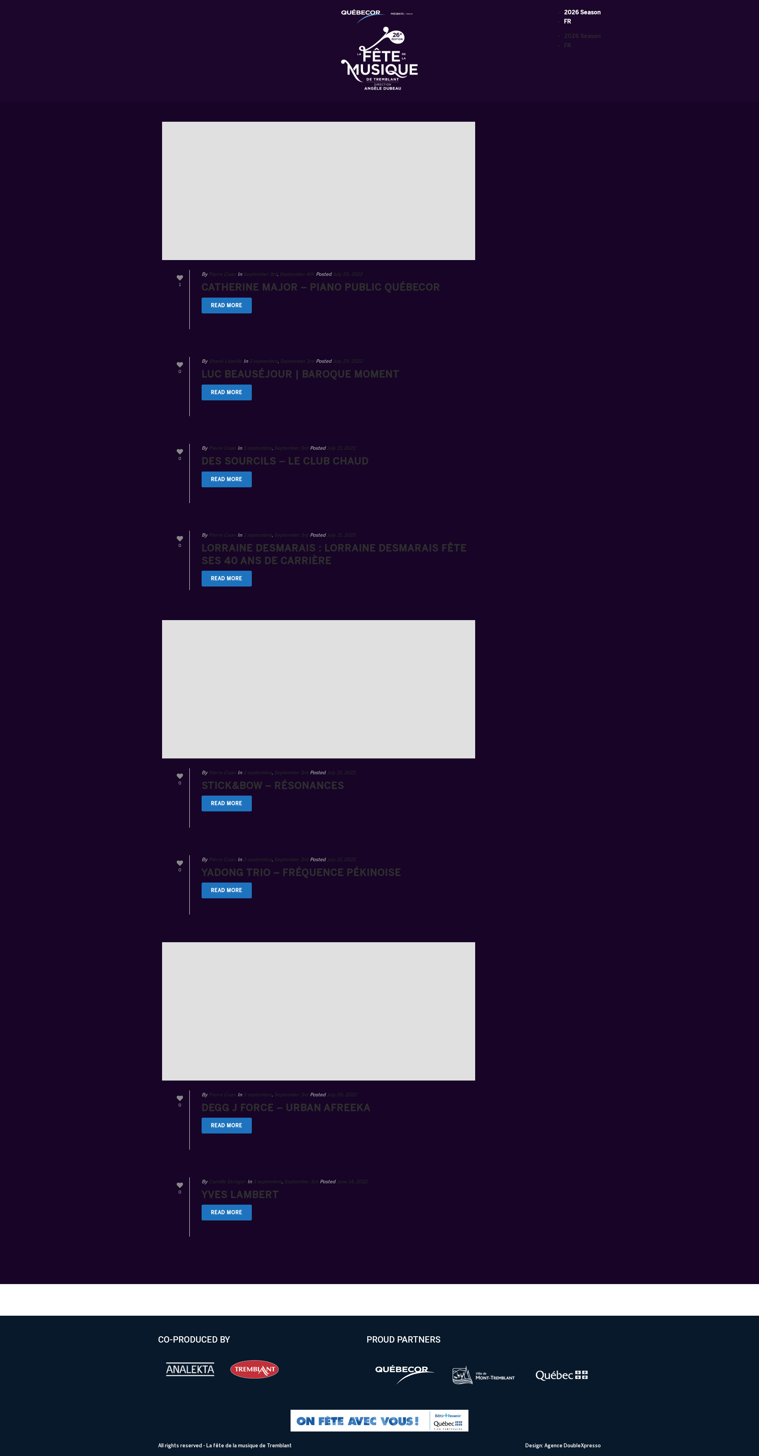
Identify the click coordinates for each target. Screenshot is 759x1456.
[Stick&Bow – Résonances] (318, 689)
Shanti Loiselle (225, 361)
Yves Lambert (240, 1194)
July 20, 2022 (342, 1095)
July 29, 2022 (347, 274)
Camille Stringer (227, 1181)
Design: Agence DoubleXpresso (563, 1445)
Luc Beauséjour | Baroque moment (301, 374)
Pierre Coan (222, 274)
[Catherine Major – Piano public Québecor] (318, 191)
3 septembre (263, 361)
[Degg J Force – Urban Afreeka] (318, 1011)
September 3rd (260, 274)
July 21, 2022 (341, 448)
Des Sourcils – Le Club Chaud (285, 461)
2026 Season (582, 12)
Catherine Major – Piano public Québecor (321, 287)
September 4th (296, 274)
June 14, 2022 (351, 1181)
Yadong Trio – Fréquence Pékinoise (301, 872)
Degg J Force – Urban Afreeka (286, 1107)
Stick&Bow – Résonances (273, 785)
